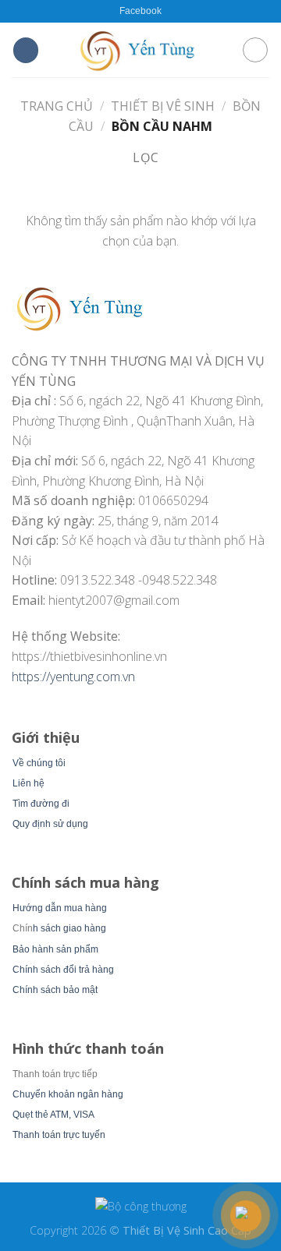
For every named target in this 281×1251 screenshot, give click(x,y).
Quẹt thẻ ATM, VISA (53, 1114)
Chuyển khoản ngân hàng (67, 1094)
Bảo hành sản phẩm (55, 949)
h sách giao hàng (69, 928)
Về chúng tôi (39, 763)
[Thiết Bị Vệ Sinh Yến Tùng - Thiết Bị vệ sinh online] (140, 49)
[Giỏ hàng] (255, 49)
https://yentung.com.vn (73, 676)
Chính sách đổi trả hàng (63, 969)
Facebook (140, 10)
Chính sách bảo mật (55, 989)
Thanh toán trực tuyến (58, 1134)
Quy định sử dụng (50, 823)
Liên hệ (28, 783)
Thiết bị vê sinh (163, 106)
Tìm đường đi (40, 803)
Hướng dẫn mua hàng (59, 908)
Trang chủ (56, 106)
